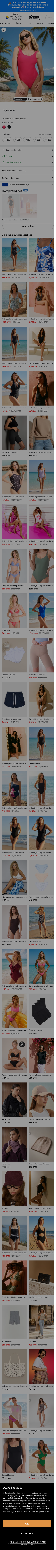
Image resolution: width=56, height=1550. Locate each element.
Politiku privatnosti (40, 1511)
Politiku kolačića (22, 1511)
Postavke (27, 1533)
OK (27, 1523)
